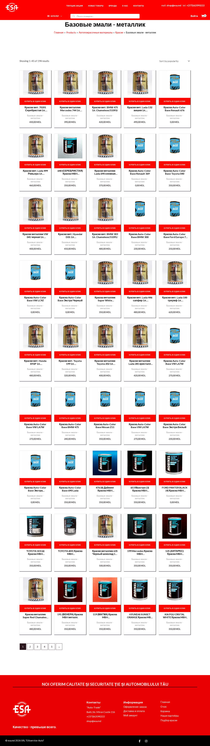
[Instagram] (146, 741)
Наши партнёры (169, 715)
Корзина (165, 711)
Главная (165, 701)
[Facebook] (139, 741)
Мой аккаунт (130, 715)
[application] (60, 15)
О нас (163, 706)
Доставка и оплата (134, 711)
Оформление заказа (135, 707)
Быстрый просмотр (35, 92)
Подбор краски (168, 720)
